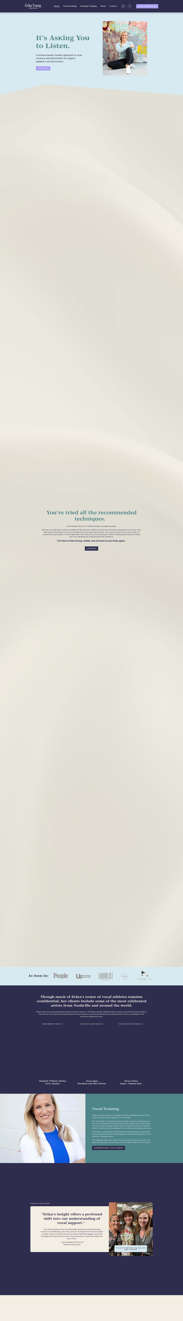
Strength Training (88, 6)
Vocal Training (70, 6)
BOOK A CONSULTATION (147, 6)
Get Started (43, 68)
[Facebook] (130, 6)
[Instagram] (123, 6)
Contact (113, 6)
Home (56, 6)
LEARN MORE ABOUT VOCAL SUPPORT (108, 1148)
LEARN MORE (91, 548)
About (103, 6)
